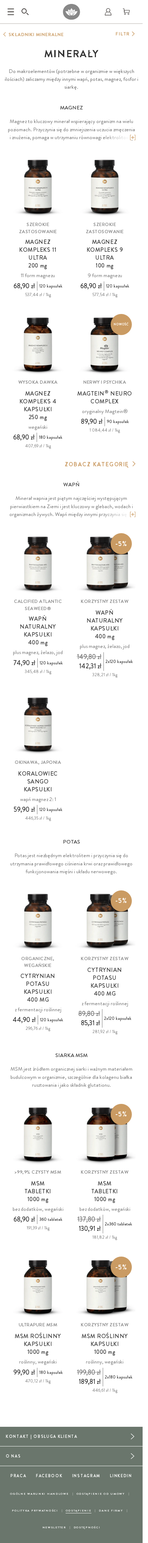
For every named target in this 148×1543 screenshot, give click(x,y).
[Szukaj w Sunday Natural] (25, 11)
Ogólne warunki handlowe (39, 1494)
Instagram (86, 1476)
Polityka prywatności (35, 1511)
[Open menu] (11, 12)
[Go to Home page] (71, 12)
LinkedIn (121, 1476)
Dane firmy (111, 1511)
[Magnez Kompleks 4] (38, 344)
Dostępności (87, 1527)
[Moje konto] (108, 11)
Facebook (49, 1476)
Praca (18, 1476)
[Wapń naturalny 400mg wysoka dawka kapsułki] (38, 563)
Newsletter (54, 1527)
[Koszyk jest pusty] (126, 12)
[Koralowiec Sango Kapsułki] (38, 724)
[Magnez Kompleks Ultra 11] (38, 186)
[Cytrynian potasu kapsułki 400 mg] (38, 921)
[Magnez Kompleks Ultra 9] (104, 186)
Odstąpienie (79, 1511)
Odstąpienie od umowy (101, 1494)
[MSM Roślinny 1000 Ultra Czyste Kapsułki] (38, 1287)
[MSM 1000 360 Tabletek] (38, 1134)
